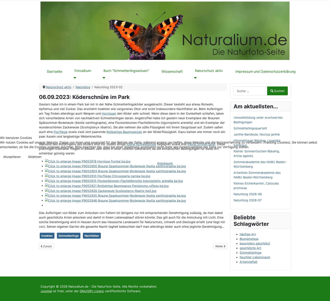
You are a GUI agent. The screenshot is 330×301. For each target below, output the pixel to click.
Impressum (165, 163)
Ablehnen (34, 157)
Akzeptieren (12, 157)
